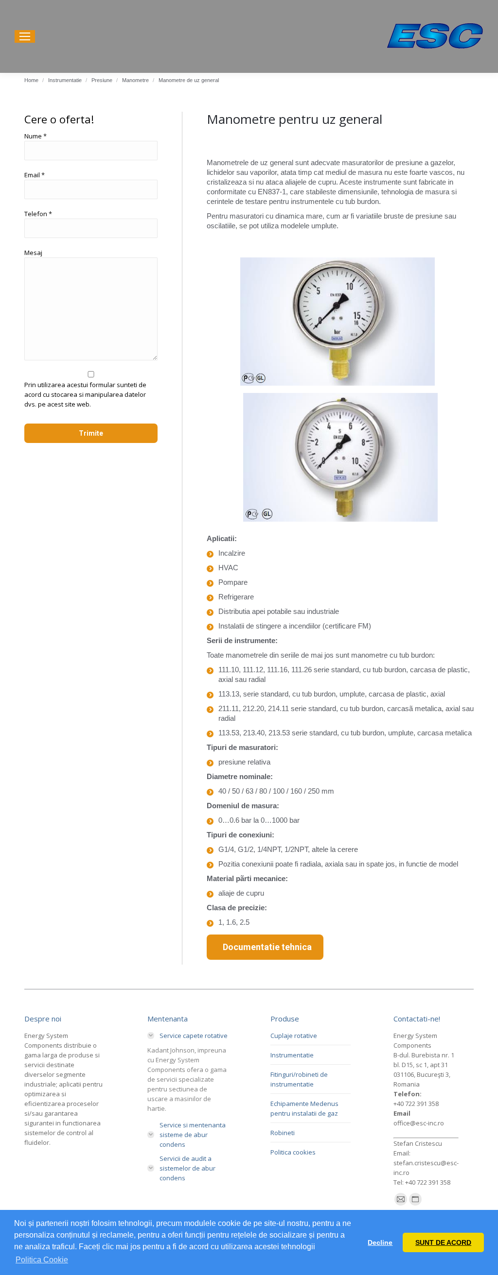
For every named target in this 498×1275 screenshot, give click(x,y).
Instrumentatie (292, 1055)
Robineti (282, 1132)
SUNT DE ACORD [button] (443, 1242)
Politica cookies (293, 1152)
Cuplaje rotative (293, 1035)
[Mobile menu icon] (25, 36)
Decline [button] (380, 1242)
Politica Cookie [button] (42, 1260)
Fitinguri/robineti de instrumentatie (299, 1079)
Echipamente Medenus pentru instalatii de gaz (304, 1108)
